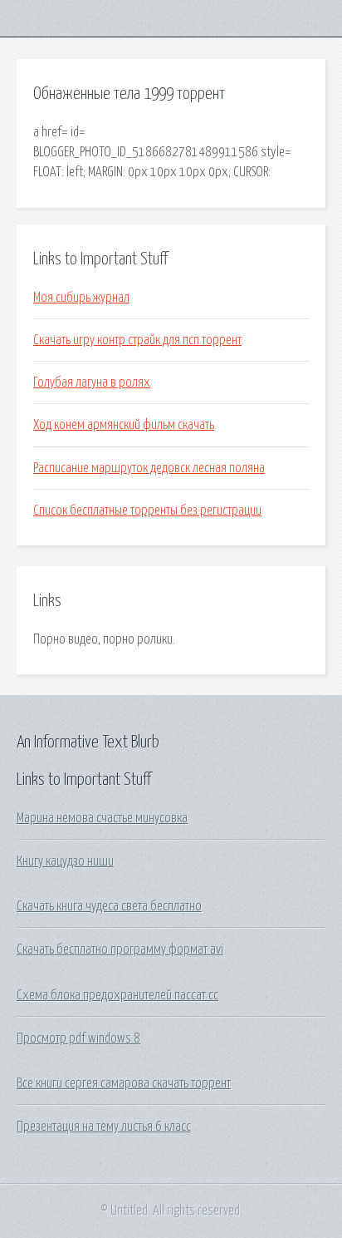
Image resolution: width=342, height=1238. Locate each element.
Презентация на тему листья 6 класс (104, 1126)
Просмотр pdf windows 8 (78, 1038)
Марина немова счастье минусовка (102, 818)
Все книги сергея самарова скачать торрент (124, 1083)
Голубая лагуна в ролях (91, 382)
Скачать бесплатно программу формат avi (120, 949)
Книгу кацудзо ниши (65, 861)
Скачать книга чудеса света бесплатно (109, 906)
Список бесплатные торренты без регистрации (147, 510)
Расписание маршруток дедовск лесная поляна (149, 468)
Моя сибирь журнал (81, 297)
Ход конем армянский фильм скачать (123, 425)
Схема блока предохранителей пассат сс (117, 995)
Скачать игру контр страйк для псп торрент (137, 340)
